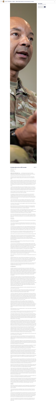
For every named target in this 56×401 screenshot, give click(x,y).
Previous (11, 83)
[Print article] (34, 167)
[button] (1, 1)
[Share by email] (35, 167)
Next (35, 83)
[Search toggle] (54, 1)
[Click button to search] (45, 6)
